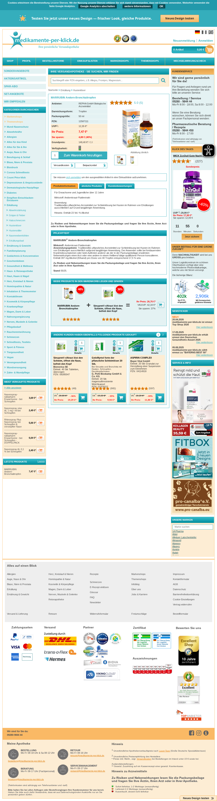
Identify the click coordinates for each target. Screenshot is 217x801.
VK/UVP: (142, 305)
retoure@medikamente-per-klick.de (87, 755)
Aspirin (175, 549)
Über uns (136, 589)
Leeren (41, 461)
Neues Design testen (179, 18)
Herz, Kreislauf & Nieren (61, 574)
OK (161, 6)
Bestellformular (180, 614)
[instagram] (199, 733)
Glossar (94, 592)
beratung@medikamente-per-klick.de (26, 779)
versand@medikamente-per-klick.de (87, 771)
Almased (176, 540)
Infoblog (135, 584)
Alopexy (176, 543)
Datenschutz (179, 589)
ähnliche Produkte (92, 186)
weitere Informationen (137, 6)
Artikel (179, 49)
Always (176, 546)
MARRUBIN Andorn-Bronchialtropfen (12, 471)
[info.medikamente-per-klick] (206, 733)
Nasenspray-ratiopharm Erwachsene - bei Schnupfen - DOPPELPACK (13, 438)
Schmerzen (96, 582)
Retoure (53, 614)
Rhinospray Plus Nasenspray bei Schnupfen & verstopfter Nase (13, 423)
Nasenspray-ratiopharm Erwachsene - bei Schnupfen (13, 398)
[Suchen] (163, 80)
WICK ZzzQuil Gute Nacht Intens (191, 155)
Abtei (174, 534)
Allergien (11, 574)
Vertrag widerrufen (182, 604)
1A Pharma (178, 531)
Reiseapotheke (56, 599)
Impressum (179, 574)
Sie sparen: (145, 308)
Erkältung (12, 589)
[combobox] (105, 80)
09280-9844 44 (14, 735)
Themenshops (138, 579)
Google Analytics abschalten (97, 6)
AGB (175, 584)
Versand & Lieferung (17, 614)
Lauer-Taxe (164, 751)
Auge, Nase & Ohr (16, 579)
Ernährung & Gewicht (18, 594)
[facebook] (192, 733)
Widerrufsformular (99, 614)
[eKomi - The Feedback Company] (117, 39)
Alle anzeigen (13, 387)
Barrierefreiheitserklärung (186, 594)
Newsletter (95, 602)
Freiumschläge (139, 614)
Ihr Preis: (141, 301)
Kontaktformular (181, 579)
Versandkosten (144, 759)
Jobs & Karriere (139, 594)
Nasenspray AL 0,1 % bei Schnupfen (14, 450)
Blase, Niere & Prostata (19, 584)
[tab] (158, 335)
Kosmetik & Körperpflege (61, 584)
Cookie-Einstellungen (184, 599)
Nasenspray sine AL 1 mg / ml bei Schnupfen (13, 410)
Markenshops (138, 574)
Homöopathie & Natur (60, 579)
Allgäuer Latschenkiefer (184, 537)
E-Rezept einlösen (99, 587)
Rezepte (94, 574)
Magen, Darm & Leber (60, 589)
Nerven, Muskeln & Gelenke (63, 594)
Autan (175, 552)
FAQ (92, 597)
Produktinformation (64, 186)
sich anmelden (73, 177)
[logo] (44, 40)
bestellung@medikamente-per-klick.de (26, 761)
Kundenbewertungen (120, 186)
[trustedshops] (125, 39)
